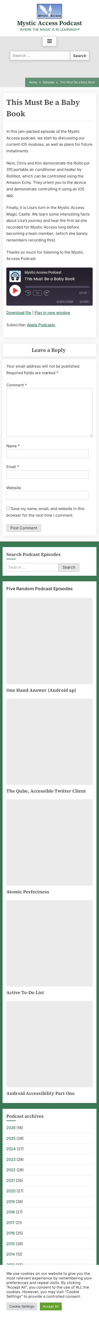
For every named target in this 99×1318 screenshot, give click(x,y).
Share (84, 302)
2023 (10, 1159)
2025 (10, 1138)
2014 (10, 1254)
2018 (10, 1212)
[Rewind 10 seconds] (28, 293)
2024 (11, 1148)
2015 (10, 1243)
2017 (10, 1222)
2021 (10, 1180)
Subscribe (64, 302)
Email (12, 466)
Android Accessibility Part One (40, 1093)
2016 (10, 1233)
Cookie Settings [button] (21, 1306)
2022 (10, 1169)
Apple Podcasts (41, 324)
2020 (10, 1191)
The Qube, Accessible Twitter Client (46, 791)
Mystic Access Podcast (49, 23)
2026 (10, 1127)
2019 (10, 1201)
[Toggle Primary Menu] (49, 41)
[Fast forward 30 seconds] (48, 293)
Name (13, 445)
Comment (16, 385)
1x (37, 293)
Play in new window (52, 312)
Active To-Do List (25, 992)
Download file (18, 312)
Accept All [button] (51, 1306)
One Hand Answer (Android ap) (41, 690)
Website (13, 487)
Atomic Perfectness (27, 891)
